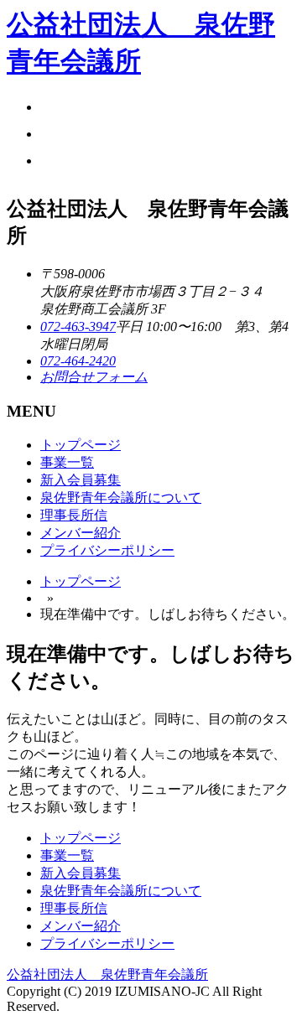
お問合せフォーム (94, 377)
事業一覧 (67, 462)
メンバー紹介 (80, 533)
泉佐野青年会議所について (120, 497)
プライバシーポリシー (107, 550)
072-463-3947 (78, 326)
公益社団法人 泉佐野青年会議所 (107, 974)
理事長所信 (73, 515)
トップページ (80, 445)
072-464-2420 (78, 361)
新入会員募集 (80, 480)
